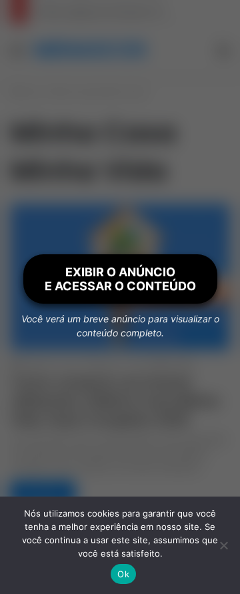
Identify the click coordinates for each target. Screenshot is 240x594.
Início (30, 92)
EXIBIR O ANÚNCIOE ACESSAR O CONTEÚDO (120, 279)
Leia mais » (42, 492)
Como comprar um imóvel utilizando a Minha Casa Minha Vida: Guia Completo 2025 (114, 401)
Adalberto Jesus (50, 364)
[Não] (223, 545)
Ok (123, 574)
